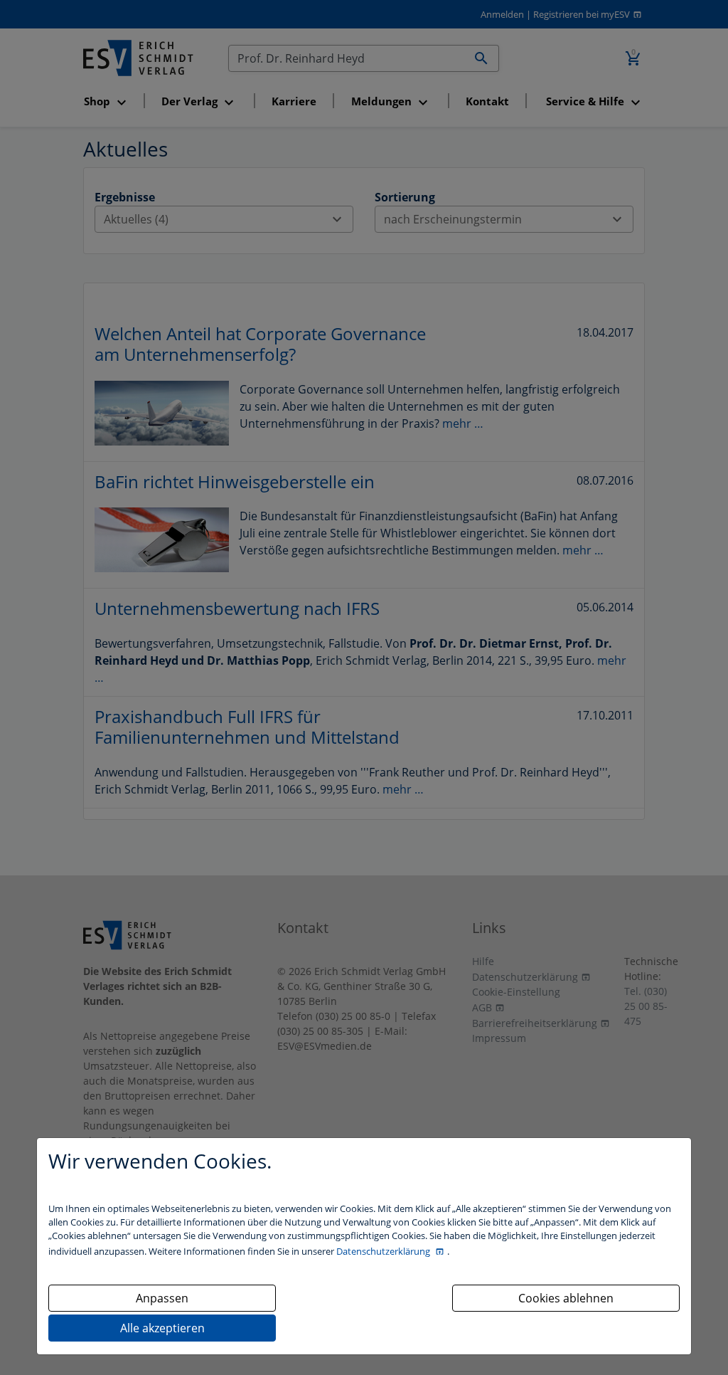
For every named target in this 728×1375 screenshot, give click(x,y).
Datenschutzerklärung (384, 1251)
